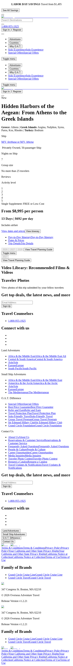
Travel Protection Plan (32, 413)
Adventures (15, 39)
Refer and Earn (24, 410)
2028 (20, 249)
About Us (18, 437)
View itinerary (32, 231)
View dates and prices (13, 231)
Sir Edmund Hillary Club (35, 422)
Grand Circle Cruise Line (35, 574)
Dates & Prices (16, 240)
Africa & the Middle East (37, 356)
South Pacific (22, 368)
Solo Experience (25, 49)
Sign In (6, 30)
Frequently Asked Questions (38, 446)
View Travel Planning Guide (38, 249)
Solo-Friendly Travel (30, 416)
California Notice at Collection (34, 556)
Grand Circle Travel (29, 577)
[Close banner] (2, 14)
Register (17, 30)
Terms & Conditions (23, 547)
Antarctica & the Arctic (33, 383)
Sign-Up (7, 306)
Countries (14, 43)
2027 (12, 249)
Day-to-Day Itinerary (30, 237)
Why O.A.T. (15, 46)
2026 (5, 249)
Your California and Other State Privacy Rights (32, 552)
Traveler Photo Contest (32, 458)
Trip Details (20, 243)
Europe (16, 365)
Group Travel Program (32, 419)
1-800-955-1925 (17, 320)
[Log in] (2, 34)
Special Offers (23, 52)
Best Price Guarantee (30, 407)
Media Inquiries (24, 455)
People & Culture (26, 449)
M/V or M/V (17, 141)
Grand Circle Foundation (35, 425)
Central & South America (35, 359)
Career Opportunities (30, 452)
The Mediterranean (28, 392)
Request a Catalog (27, 461)
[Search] (2, 24)
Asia (13, 362)
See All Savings (10, 10)
